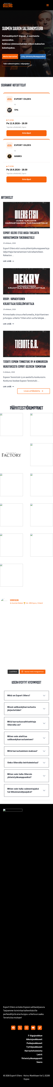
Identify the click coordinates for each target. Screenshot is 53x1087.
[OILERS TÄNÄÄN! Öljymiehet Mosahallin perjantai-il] (13, 660)
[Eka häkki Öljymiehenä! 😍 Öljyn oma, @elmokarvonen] (13, 645)
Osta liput (26, 133)
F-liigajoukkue (35, 1035)
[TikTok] (40, 1028)
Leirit (39, 1054)
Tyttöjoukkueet (34, 1047)
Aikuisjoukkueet (34, 1039)
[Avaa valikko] (47, 5)
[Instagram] (26, 1028)
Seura (39, 1062)
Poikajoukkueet (34, 1043)
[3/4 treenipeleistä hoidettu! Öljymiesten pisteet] (39, 645)
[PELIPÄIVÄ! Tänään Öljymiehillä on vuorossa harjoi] (39, 660)
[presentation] (26, 215)
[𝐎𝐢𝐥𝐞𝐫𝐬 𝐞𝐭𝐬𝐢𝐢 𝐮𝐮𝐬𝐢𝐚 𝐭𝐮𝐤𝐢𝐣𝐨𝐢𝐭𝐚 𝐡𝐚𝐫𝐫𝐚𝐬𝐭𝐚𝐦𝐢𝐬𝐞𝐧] (39, 615)
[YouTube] (33, 1028)
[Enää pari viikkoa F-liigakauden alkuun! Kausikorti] (13, 615)
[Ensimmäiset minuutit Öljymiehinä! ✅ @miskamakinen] (13, 630)
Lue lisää (8, 261)
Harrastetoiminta (33, 1050)
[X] (20, 1028)
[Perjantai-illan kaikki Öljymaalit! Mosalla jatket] (39, 630)
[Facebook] (13, 1028)
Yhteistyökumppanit (31, 1058)
